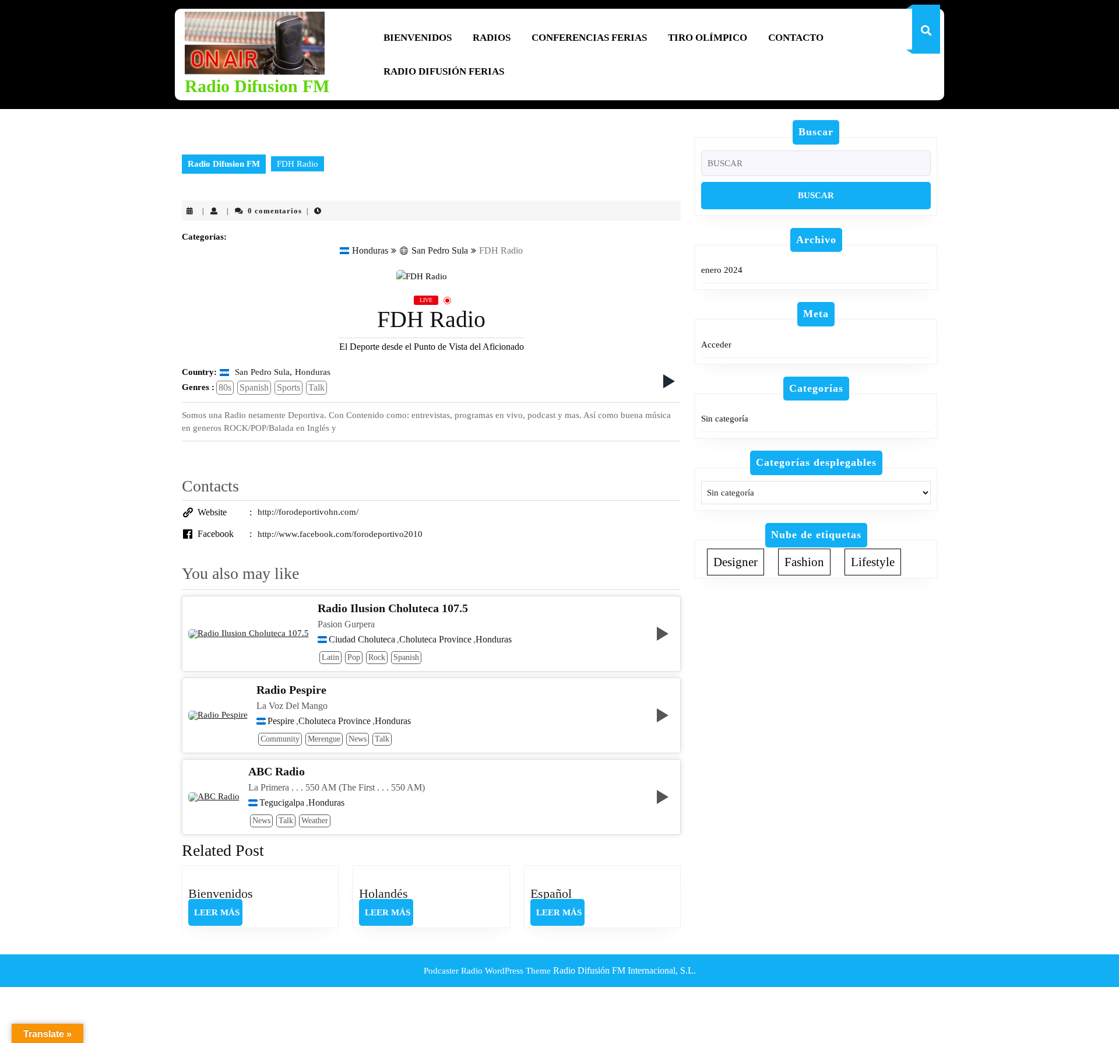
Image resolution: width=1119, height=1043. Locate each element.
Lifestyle (873, 562)
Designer (735, 562)
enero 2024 (722, 270)
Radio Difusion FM (257, 86)
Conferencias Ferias (589, 37)
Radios (492, 37)
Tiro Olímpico (707, 37)
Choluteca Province (435, 639)
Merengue (324, 739)
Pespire (281, 721)
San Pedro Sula (439, 250)
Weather (314, 820)
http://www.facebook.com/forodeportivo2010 (340, 534)
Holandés (383, 893)
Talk (316, 387)
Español (551, 893)
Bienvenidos (417, 37)
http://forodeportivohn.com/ (308, 512)
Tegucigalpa (281, 802)
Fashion (804, 562)
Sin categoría (724, 418)
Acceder (716, 344)
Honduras (370, 250)
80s (225, 387)
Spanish (254, 387)
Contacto (796, 37)
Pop (353, 657)
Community (280, 739)
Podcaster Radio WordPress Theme (487, 970)
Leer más (218, 916)
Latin (330, 657)
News (358, 739)
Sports (288, 387)
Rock (376, 657)
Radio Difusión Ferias (443, 71)
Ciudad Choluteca (362, 639)
